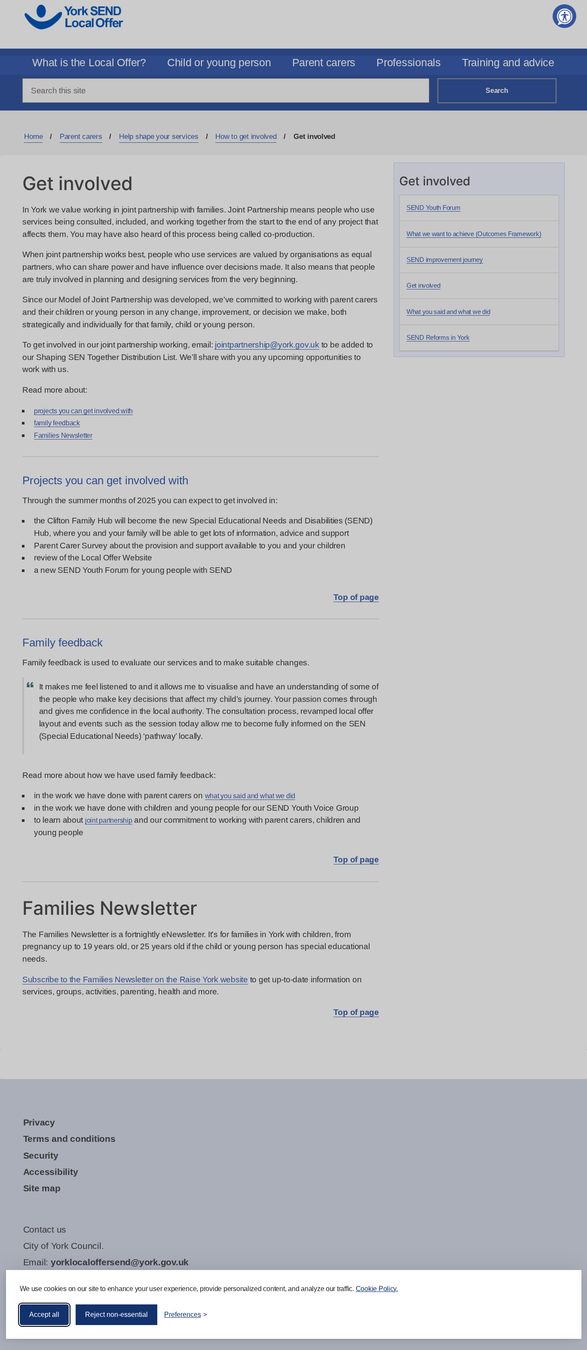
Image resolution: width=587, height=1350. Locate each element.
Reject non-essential (116, 1314)
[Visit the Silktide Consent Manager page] (562, 1315)
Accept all (44, 1314)
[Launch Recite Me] (564, 16)
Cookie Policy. (377, 1288)
